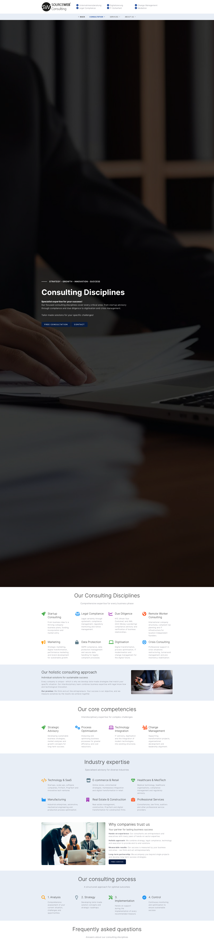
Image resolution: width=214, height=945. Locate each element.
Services (114, 17)
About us (129, 17)
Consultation (96, 17)
